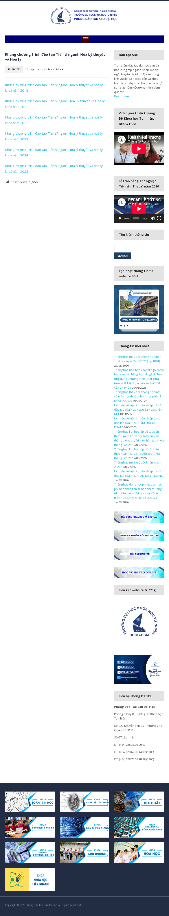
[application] (139, 209)
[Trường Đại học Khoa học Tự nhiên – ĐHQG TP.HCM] (84, 15)
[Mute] (153, 218)
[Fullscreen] (159, 218)
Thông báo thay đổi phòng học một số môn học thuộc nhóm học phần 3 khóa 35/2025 (137, 396)
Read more (121, 96)
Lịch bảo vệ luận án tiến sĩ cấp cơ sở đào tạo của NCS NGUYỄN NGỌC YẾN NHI (138, 409)
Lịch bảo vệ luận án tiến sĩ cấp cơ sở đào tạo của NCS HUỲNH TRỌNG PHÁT (137, 422)
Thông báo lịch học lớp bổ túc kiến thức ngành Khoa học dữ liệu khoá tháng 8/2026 (137, 453)
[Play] (120, 218)
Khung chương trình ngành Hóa (44, 69)
